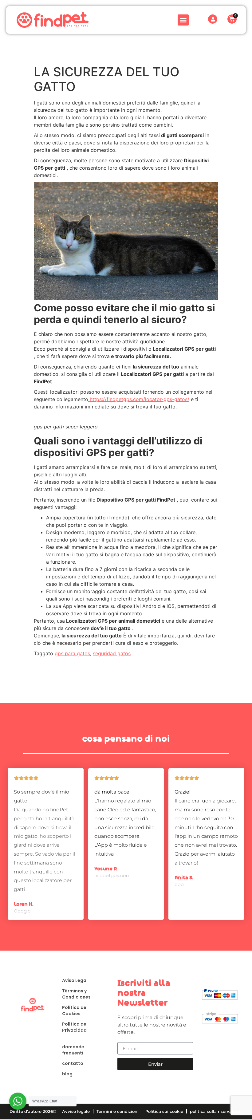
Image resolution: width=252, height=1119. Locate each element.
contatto (72, 1063)
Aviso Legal (75, 980)
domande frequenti (73, 1050)
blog (67, 1074)
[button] (183, 20)
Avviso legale (76, 1111)
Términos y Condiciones (76, 994)
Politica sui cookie (164, 1111)
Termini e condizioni (117, 1111)
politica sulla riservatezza (216, 1111)
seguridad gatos (112, 653)
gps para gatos (72, 653)
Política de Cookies (74, 1010)
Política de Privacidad (74, 1027)
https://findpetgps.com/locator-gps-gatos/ (138, 399)
